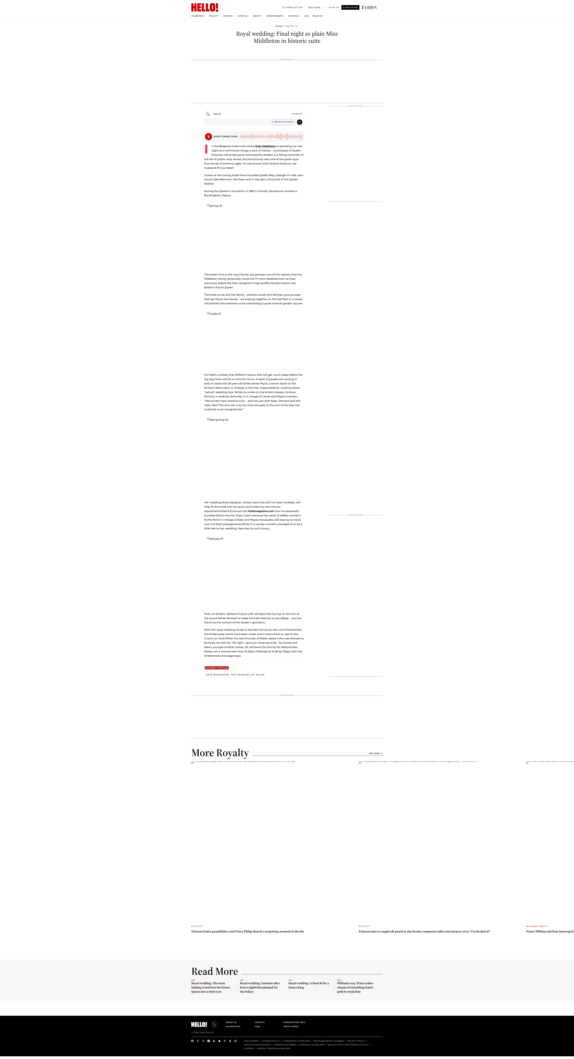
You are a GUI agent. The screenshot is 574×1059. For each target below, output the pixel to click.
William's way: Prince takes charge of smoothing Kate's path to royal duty (355, 987)
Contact (260, 1022)
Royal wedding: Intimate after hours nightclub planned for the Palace (260, 987)
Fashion (227, 16)
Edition (314, 7)
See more (374, 753)
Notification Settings (257, 1044)
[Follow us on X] (203, 1041)
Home (279, 26)
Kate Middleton (265, 146)
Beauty (257, 16)
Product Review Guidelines (273, 1048)
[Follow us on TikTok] (208, 1041)
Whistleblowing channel (328, 1041)
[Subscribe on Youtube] (214, 1041)
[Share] (299, 122)
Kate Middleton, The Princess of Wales (235, 675)
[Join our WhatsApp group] (235, 1041)
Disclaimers (251, 1041)
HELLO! (217, 114)
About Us (231, 1022)
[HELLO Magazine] (204, 7)
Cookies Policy (271, 1041)
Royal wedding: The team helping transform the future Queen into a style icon (210, 987)
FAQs (257, 1026)
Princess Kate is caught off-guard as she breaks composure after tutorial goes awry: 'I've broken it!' (424, 931)
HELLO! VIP (317, 16)
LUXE (306, 16)
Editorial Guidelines (311, 1044)
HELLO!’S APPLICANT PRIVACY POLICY (348, 1044)
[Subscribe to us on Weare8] (230, 1041)
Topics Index (291, 1026)
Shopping (293, 16)
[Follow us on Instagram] (192, 1041)
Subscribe (350, 7)
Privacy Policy (356, 1041)
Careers (249, 1048)
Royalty (213, 16)
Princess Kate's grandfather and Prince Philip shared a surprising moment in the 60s (247, 931)
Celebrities (197, 16)
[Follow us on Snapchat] (219, 1041)
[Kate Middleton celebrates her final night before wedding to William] (369, 7)
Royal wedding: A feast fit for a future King (308, 985)
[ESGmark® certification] (212, 1024)
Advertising (233, 1026)
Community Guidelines (296, 1041)
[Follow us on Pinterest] (225, 1041)
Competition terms (284, 1044)
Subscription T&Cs (293, 1022)
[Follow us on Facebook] (198, 1041)
